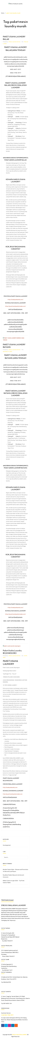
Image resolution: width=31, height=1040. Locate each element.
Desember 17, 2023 (7, 351)
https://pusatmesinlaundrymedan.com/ (15, 306)
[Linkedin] (12, 1025)
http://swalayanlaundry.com (10, 787)
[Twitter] (6, 1025)
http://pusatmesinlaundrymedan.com (12, 794)
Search (26, 857)
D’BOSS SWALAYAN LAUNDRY (19, 1034)
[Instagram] (9, 1025)
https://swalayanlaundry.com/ (15, 299)
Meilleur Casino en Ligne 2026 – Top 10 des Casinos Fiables (13, 881)
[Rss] (16, 1025)
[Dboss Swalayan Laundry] (15, 3)
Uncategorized (6, 845)
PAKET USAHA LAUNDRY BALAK (14, 38)
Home (2, 13)
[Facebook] (2, 1025)
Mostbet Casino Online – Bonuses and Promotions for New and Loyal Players (15, 870)
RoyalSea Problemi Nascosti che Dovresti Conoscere (13, 876)
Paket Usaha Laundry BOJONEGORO (12, 651)
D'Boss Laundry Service (14, 41)
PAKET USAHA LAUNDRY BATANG (14, 345)
